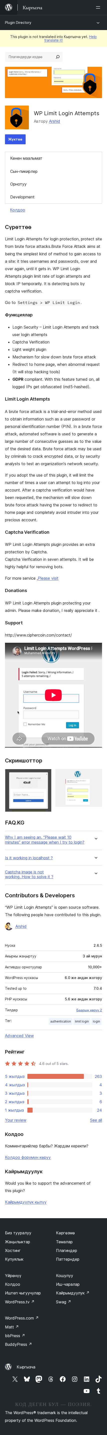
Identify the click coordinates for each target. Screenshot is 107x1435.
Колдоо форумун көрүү (28, 1157)
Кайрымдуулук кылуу (26, 1202)
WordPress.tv (20, 1301)
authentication (60, 1021)
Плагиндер (66, 1250)
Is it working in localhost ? (29, 858)
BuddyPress (18, 1344)
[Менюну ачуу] (99, 7)
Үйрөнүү (13, 1275)
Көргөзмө (65, 1232)
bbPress (15, 1335)
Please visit (48, 578)
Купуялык (14, 1259)
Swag (63, 1301)
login (96, 1021)
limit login (82, 1021)
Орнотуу (18, 184)
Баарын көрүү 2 (89, 1010)
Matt (12, 1326)
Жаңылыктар (17, 1241)
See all (96, 1120)
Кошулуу (64, 1275)
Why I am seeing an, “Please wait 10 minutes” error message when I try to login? (44, 839)
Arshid (54, 121)
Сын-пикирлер (24, 171)
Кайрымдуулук (73, 1292)
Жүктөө (15, 139)
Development (22, 196)
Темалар (64, 1241)
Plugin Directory (18, 22)
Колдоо (17, 209)
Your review (15, 1120)
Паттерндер (67, 1259)
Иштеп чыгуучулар (23, 1292)
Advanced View (19, 1035)
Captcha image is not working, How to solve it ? (29, 874)
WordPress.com (22, 1318)
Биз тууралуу (18, 1232)
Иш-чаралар (68, 1284)
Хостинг (13, 1250)
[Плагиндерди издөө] (58, 57)
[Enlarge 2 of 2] (95, 775)
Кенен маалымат (26, 158)
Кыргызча (26, 1366)
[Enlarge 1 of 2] (44, 775)
